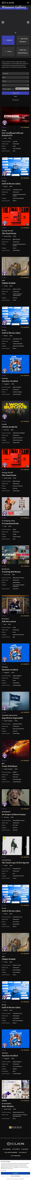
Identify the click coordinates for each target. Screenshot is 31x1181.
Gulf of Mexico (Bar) (11, 184)
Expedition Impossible (12, 718)
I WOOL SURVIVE (9, 427)
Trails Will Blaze (9, 766)
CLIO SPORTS (16, 1149)
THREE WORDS (8, 283)
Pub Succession (9, 621)
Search (27, 85)
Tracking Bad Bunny (11, 572)
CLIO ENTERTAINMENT (10, 1152)
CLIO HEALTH (23, 1152)
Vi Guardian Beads (10, 523)
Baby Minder (8, 1106)
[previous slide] (3, 22)
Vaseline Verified (10, 381)
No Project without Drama (14, 814)
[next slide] (28, 22)
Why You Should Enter (23, 51)
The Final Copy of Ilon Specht (15, 863)
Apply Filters (16, 93)
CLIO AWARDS (7, 1149)
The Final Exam (9, 233)
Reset (15, 96)
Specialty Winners (24, 40)
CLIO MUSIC (24, 1149)
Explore (9, 40)
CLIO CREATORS (15, 1155)
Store (9, 51)
